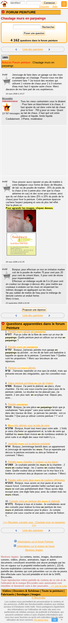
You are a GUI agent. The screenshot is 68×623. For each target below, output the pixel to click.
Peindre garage (27, 331)
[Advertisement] (32, 153)
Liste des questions (32, 49)
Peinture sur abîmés (22, 368)
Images (35, 594)
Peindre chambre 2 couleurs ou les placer (33, 462)
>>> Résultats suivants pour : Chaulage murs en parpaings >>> (34, 524)
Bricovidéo (7, 98)
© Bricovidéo (38, 597)
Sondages (23, 594)
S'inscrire (44, 6)
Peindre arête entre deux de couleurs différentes (36, 480)
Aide (54, 6)
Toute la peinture (52, 590)
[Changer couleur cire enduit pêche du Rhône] (16, 49)
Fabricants (7, 594)
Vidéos (6, 590)
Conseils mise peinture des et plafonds (34, 501)
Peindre (23, 347)
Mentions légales (34, 550)
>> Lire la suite (58, 586)
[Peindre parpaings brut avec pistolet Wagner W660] (49, 49)
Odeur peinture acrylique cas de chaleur (30, 383)
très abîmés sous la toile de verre (29, 425)
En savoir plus (41, 620)
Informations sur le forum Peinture (35, 541)
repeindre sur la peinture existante (29, 443)
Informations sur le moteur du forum (35, 546)
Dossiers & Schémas (26, 590)
